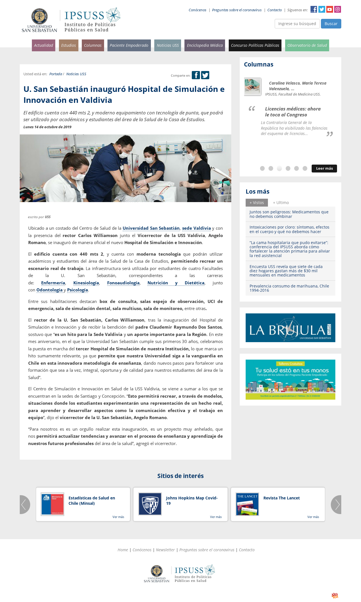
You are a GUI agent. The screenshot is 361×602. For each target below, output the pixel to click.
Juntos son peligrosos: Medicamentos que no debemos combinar (289, 214)
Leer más (324, 168)
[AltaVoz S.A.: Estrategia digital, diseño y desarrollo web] (334, 595)
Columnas (93, 45)
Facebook (314, 9)
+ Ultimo (281, 202)
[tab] (257, 203)
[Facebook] (196, 75)
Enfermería (53, 282)
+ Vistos (257, 202)
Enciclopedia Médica (205, 45)
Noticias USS (168, 45)
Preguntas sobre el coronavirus (237, 10)
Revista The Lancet (281, 498)
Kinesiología (86, 282)
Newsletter (165, 549)
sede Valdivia (196, 228)
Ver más (118, 517)
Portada (55, 74)
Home (123, 549)
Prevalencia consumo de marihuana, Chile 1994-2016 (289, 288)
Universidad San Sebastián (151, 228)
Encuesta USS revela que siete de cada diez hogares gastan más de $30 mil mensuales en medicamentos (286, 271)
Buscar (331, 23)
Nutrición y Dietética (176, 282)
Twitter (321, 9)
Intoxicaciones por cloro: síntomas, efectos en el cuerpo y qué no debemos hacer (289, 229)
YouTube (329, 9)
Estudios (68, 45)
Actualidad (43, 45)
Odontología (50, 290)
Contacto (274, 10)
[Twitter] (205, 75)
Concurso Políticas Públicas (255, 45)
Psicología (77, 290)
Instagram (337, 9)
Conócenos (197, 10)
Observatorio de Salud (307, 45)
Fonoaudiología (123, 282)
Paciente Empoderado (129, 45)
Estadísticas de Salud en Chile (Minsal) (92, 500)
